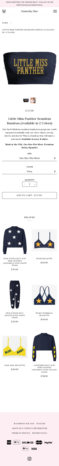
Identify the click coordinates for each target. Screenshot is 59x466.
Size (29, 154)
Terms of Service (21, 433)
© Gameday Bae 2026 (24, 424)
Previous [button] (7, 68)
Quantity (29, 180)
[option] (29, 67)
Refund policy (39, 433)
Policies (40, 424)
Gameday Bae (29, 11)
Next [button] (51, 68)
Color (29, 167)
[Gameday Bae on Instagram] (30, 460)
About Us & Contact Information (29, 428)
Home (5, 23)
